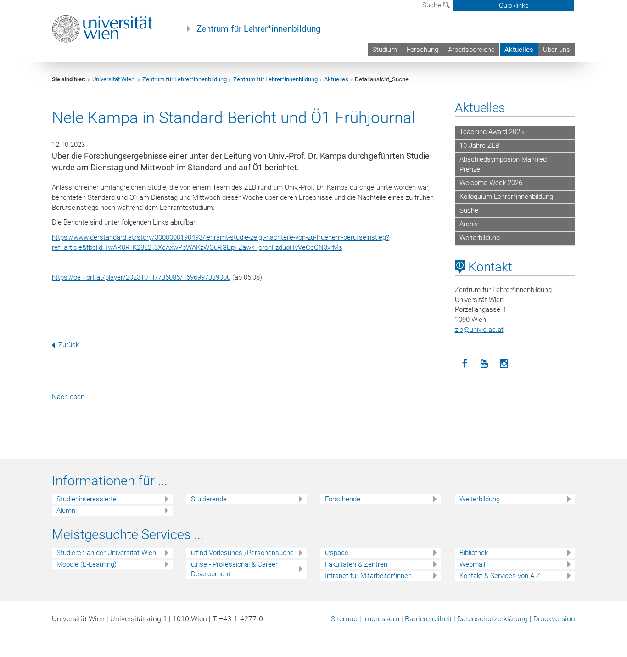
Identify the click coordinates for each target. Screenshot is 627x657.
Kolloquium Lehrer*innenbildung (506, 196)
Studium (384, 49)
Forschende (342, 499)
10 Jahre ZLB (479, 145)
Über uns (556, 49)
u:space (336, 553)
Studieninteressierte (86, 499)
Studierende (209, 499)
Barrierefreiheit (428, 618)
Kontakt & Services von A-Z (499, 576)
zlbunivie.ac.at (479, 330)
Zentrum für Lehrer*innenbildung (258, 29)
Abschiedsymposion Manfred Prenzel (503, 164)
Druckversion (554, 618)
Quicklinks (514, 5)
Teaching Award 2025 (491, 132)
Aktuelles (518, 49)
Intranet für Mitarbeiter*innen (368, 576)
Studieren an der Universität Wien (106, 553)
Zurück (68, 345)
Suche (432, 5)
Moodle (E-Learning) (86, 564)
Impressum (381, 618)
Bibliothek (473, 553)
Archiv (468, 224)
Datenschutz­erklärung (492, 618)
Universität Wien (114, 79)
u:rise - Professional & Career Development (234, 569)
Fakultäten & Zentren (356, 564)
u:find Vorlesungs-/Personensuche (242, 553)
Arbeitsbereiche (471, 49)
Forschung (422, 49)
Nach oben (68, 397)
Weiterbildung (479, 238)
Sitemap (344, 618)
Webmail (472, 564)
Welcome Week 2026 (490, 183)
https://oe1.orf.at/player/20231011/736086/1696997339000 (141, 277)
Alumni (66, 510)
